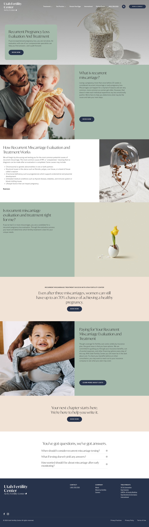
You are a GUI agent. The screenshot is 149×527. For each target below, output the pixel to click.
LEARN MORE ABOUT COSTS (93, 382)
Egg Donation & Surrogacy (129, 495)
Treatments (47, 6)
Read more (6, 189)
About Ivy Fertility (100, 490)
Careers (97, 492)
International (88, 6)
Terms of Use (141, 520)
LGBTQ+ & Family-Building (129, 492)
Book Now (16, 52)
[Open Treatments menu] (52, 7)
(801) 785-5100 (113, 6)
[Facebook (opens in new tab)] (4, 514)
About (97, 487)
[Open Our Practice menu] (65, 7)
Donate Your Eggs (75, 6)
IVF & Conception (126, 487)
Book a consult (137, 6)
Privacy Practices (116, 520)
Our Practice (60, 6)
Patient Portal (100, 6)
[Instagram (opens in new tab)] (8, 514)
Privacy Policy (129, 520)
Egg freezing (125, 490)
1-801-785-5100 (75, 487)
